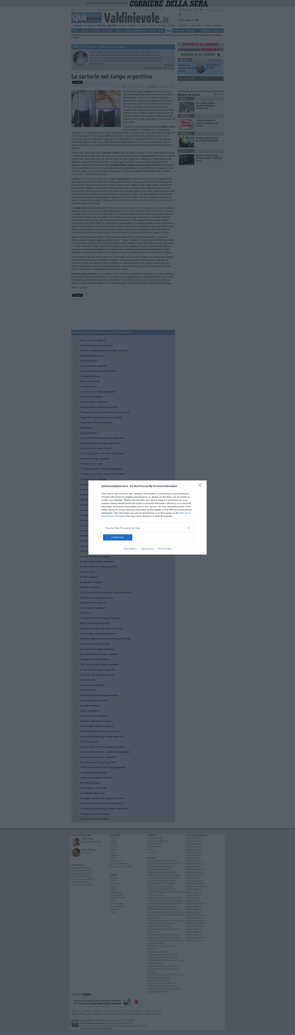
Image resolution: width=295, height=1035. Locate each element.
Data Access (147, 549)
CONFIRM (118, 537)
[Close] (201, 486)
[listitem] (147, 528)
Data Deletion (130, 549)
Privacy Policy (165, 549)
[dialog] (147, 517)
